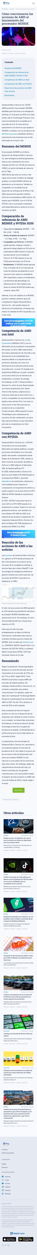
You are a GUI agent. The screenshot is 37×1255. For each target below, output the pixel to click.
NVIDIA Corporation (10, 134)
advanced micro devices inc (11, 799)
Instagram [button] (8, 1190)
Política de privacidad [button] (8, 1153)
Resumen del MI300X (12, 68)
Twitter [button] (7, 1180)
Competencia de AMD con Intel (16, 80)
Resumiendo (9, 95)
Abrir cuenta (18, 790)
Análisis (6, 835)
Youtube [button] (7, 1183)
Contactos (5, 1149)
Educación (6, 1031)
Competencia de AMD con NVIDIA (18, 84)
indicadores (6, 481)
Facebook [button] (7, 1176)
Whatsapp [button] (8, 1193)
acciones (8, 555)
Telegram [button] (7, 1187)
